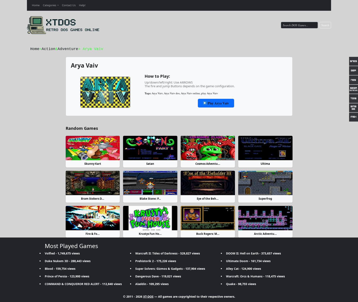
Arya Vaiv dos (172, 93)
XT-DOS (148, 296)
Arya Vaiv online (190, 93)
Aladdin (140, 284)
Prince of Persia (56, 276)
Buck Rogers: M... (207, 234)
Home (36, 5)
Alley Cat (232, 269)
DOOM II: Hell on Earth (242, 253)
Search (325, 25)
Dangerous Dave (147, 276)
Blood (49, 269)
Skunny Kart (92, 164)
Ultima (265, 164)
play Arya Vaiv (209, 93)
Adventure (68, 49)
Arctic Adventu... (265, 234)
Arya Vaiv (157, 93)
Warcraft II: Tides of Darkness (156, 253)
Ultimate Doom (237, 261)
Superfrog (265, 199)
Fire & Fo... (93, 234)
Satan (150, 164)
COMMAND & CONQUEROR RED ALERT (72, 284)
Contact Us (69, 5)
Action (48, 49)
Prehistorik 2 (144, 261)
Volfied (50, 253)
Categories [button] (50, 5)
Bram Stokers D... (92, 199)
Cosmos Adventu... (207, 164)
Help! (82, 5)
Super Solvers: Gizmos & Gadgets (159, 269)
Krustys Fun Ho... (150, 234)
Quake (230, 284)
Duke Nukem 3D (56, 261)
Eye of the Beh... (208, 199)
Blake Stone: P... (150, 199)
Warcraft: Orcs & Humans (244, 276)
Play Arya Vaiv (218, 103)
